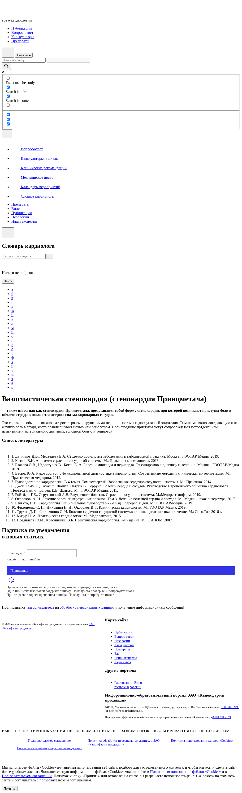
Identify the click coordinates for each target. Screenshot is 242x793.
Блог (117, 653)
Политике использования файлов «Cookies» (185, 772)
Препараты (20, 41)
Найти (8, 281)
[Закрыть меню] (8, 232)
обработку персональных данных (87, 607)
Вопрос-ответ (22, 32)
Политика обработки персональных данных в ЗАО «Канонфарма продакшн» (124, 742)
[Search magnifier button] (6, 66)
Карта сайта (122, 662)
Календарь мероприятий (40, 187)
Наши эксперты (24, 221)
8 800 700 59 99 (230, 707)
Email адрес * (17, 553)
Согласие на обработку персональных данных (49, 748)
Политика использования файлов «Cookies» (202, 740)
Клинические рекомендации (43, 168)
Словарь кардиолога (37, 196)
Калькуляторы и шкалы (39, 158)
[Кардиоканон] (34, 12)
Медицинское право (36, 177)
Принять (10, 788)
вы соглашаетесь (40, 607)
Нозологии (20, 217)
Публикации (21, 28)
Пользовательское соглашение (49, 740)
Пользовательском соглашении (27, 776)
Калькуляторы (22, 37)
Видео (16, 209)
